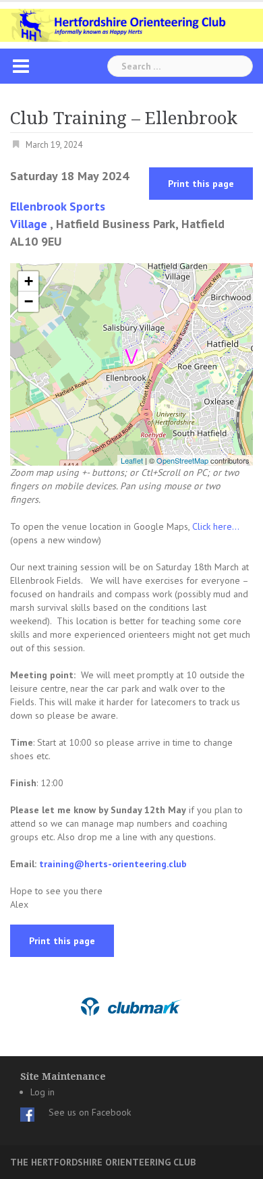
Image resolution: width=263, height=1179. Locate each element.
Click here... (215, 526)
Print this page (201, 183)
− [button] (28, 301)
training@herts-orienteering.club (113, 864)
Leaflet (132, 460)
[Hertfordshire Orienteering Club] (131, 24)
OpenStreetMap (182, 460)
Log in (42, 1092)
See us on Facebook (90, 1112)
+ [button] (28, 281)
